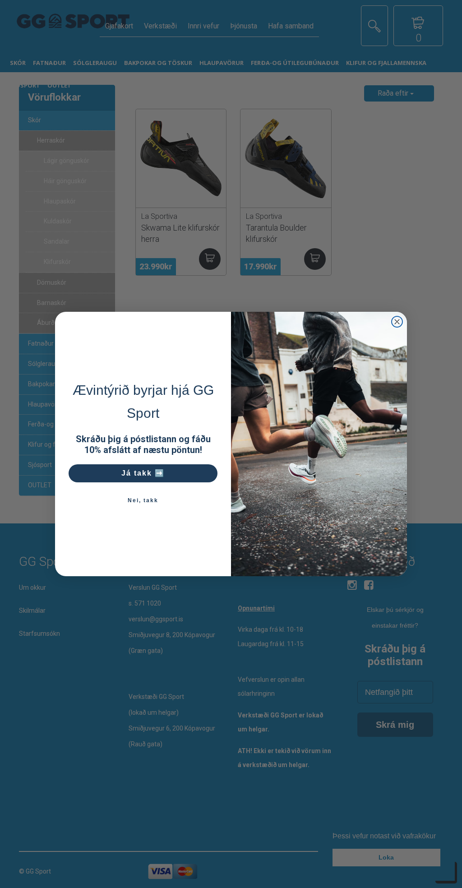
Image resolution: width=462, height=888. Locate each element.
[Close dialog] (397, 321)
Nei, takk (143, 500)
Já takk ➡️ (143, 473)
